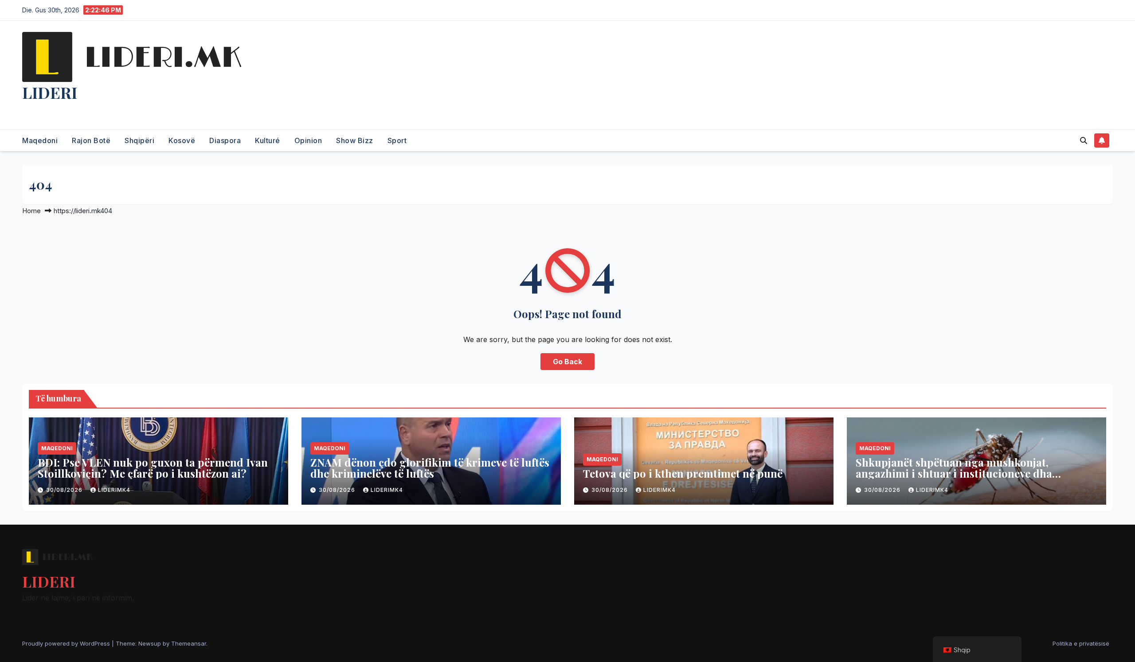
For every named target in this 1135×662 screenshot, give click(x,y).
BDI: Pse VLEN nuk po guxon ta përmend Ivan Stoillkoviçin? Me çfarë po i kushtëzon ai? (153, 467)
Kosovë (181, 140)
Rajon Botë (91, 140)
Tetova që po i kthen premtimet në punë (683, 473)
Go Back (567, 361)
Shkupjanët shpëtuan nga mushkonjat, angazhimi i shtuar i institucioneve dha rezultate (954, 473)
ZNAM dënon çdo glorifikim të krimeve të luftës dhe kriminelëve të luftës (429, 467)
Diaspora (225, 140)
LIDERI (49, 92)
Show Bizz (354, 140)
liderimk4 (114, 490)
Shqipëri (139, 140)
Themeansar (188, 643)
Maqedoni (40, 140)
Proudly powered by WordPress (67, 643)
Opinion (308, 140)
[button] (1083, 140)
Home (31, 210)
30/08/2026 (65, 490)
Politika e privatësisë (1081, 643)
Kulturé (267, 140)
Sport (397, 140)
